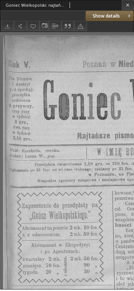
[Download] (7, 26)
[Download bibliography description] (55, 26)
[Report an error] (80, 26)
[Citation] (67, 26)
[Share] (20, 26)
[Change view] (43, 26)
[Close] (128, 5)
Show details (106, 16)
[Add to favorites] (33, 26)
